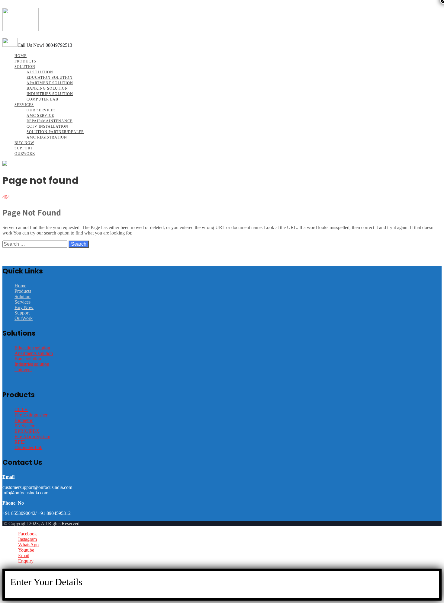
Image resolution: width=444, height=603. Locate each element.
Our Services (41, 110)
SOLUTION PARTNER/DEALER (55, 132)
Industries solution (31, 364)
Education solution (32, 347)
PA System (24, 425)
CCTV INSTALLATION (47, 126)
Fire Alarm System (32, 436)
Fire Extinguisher (30, 414)
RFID (20, 442)
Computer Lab (42, 99)
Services (24, 105)
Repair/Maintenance (49, 121)
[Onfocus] (20, 29)
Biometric (23, 420)
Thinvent (23, 369)
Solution (24, 67)
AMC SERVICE (40, 115)
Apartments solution (33, 353)
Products (25, 61)
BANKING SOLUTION (47, 88)
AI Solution (40, 72)
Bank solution (27, 358)
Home (20, 56)
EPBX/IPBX (27, 431)
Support (23, 148)
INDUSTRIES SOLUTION (50, 94)
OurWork (24, 154)
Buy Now (24, 143)
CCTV (21, 409)
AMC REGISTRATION (47, 137)
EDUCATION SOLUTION (49, 77)
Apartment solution (50, 83)
